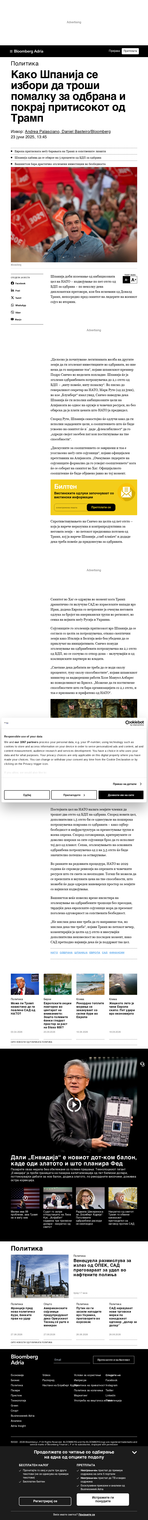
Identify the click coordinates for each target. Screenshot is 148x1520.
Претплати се (101, 507)
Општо (48, 1304)
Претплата (130, 51)
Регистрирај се (45, 1501)
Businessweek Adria (22, 1416)
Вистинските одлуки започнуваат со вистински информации (84, 495)
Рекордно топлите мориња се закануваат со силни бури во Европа (90, 1010)
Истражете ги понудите (103, 1499)
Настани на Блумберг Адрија (58, 1385)
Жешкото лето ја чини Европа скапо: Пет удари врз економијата (122, 1008)
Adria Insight (18, 1426)
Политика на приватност (89, 1385)
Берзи (47, 999)
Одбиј (27, 794)
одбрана (66, 953)
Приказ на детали (125, 783)
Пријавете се (87, 1514)
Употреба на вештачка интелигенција (90, 1400)
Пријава (114, 51)
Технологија (18, 1400)
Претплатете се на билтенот (113, 1359)
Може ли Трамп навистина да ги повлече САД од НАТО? (23, 1008)
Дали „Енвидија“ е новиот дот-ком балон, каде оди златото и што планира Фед (74, 1161)
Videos (46, 1375)
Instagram (112, 1385)
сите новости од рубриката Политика (31, 1342)
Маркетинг (81, 1395)
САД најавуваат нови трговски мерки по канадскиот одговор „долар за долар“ (123, 1317)
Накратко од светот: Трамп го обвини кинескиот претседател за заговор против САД (121, 1218)
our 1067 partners (26, 742)
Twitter (110, 1390)
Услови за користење (87, 1375)
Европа (94, 953)
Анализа (16, 1421)
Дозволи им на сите (121, 794)
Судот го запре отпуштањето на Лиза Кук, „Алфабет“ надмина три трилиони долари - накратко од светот (57, 1219)
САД (105, 953)
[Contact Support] (143, 1064)
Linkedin (111, 1395)
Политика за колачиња (88, 1390)
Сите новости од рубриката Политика (31, 1042)
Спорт (15, 1411)
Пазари (15, 1390)
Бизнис (15, 1380)
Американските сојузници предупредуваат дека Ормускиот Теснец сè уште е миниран (56, 1317)
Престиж (16, 1395)
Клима (80, 999)
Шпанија (80, 953)
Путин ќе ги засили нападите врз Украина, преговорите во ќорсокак (88, 1315)
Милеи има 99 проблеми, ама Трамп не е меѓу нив (24, 1215)
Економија (17, 1375)
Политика (17, 999)
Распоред (48, 1380)
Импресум (80, 1380)
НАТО (54, 953)
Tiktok (109, 1400)
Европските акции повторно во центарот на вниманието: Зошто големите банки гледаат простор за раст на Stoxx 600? (57, 1015)
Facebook (111, 1380)
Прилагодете (71, 794)
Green (14, 1406)
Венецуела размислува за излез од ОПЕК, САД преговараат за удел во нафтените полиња (102, 1268)
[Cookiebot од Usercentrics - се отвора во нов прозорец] (128, 723)
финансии (117, 953)
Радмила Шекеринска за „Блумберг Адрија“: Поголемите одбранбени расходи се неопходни (89, 1218)
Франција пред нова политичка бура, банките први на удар (23, 1313)
